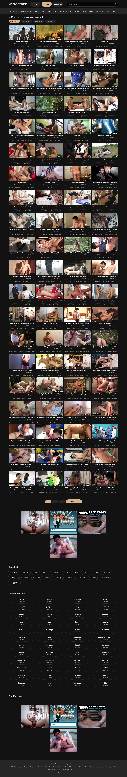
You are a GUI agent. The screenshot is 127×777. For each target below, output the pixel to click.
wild (41, 445)
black (97, 573)
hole (13, 234)
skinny (21, 615)
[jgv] (107, 328)
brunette (48, 351)
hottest (73, 93)
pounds (78, 492)
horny (23, 70)
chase (31, 211)
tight (116, 492)
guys (41, 234)
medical (85, 46)
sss (71, 11)
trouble (103, 304)
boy (43, 11)
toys (49, 684)
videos (86, 375)
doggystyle (15, 583)
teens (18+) (25, 304)
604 (61, 46)
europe (45, 328)
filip (71, 281)
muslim (54, 281)
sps (108, 11)
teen (48, 11)
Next (72, 501)
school (44, 46)
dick (18, 117)
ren (111, 328)
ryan (55, 304)
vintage (84, 11)
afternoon (41, 492)
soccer (27, 117)
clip (55, 140)
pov (24, 445)
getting (18, 281)
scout (87, 257)
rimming (105, 653)
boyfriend (42, 211)
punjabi (59, 281)
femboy (72, 492)
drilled (27, 281)
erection (85, 163)
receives (114, 375)
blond (49, 398)
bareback (14, 93)
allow (60, 492)
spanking (105, 676)
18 (99, 492)
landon (88, 351)
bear (76, 573)
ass (71, 445)
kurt (28, 234)
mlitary (116, 234)
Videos (46, 4)
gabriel (100, 422)
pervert (56, 46)
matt (111, 187)
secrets (50, 46)
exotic (18, 70)
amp (14, 211)
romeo (108, 163)
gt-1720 (106, 117)
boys (40, 46)
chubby (48, 578)
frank (116, 422)
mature (116, 211)
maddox (18, 234)
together (51, 234)
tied (82, 375)
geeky (56, 257)
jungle (115, 351)
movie (21, 422)
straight (101, 234)
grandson (81, 117)
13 (77, 234)
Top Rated (26, 21)
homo (33, 70)
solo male (105, 608)
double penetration (105, 638)
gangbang (50, 661)
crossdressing (72, 163)
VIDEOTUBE (18, 4)
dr (23, 211)
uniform (80, 46)
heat (51, 492)
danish (84, 234)
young (37, 11)
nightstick (108, 140)
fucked (106, 187)
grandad (75, 117)
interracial (13, 70)
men (51, 117)
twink (54, 11)
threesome (114, 469)
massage (49, 631)
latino (48, 187)
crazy (16, 422)
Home (35, 4)
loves (23, 281)
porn (28, 70)
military (102, 351)
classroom (46, 445)
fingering (21, 684)
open (23, 234)
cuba (27, 46)
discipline (83, 187)
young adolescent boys (25, 11)
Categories (58, 4)
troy (51, 304)
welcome (21, 351)
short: (50, 70)
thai (66, 11)
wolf (27, 211)
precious (102, 328)
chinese (12, 11)
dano (80, 281)
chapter (19, 211)
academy (24, 398)
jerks (87, 93)
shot (27, 492)
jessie (59, 304)
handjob (59, 351)
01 (80, 234)
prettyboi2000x (86, 492)
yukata (59, 211)
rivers (22, 492)
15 (74, 234)
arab (102, 187)
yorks (32, 234)
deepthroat (58, 93)
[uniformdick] (109, 351)
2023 (97, 11)
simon (109, 375)
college (59, 578)
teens (49, 600)
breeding (75, 257)
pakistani (41, 281)
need (77, 187)
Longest (50, 21)
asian (77, 70)
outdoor (49, 646)
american (26, 573)
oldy (52, 422)
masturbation (86, 211)
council (55, 328)
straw (56, 492)
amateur (82, 70)
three (45, 234)
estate (50, 328)
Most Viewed (14, 21)
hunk (49, 669)
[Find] (116, 4)
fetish (74, 46)
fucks (18, 46)
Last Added (38, 21)
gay (46, 70)
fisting (21, 653)
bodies (111, 422)
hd (110, 46)
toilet (113, 11)
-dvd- (55, 117)
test (52, 445)
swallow (77, 661)
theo (111, 234)
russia (22, 46)
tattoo (67, 70)
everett (98, 304)
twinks (40, 163)
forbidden (27, 351)
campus (30, 398)
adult (59, 140)
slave (91, 11)
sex (41, 304)
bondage (77, 375)
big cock (48, 375)
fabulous (46, 163)
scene (51, 163)
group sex (59, 375)
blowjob (55, 469)
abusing (103, 163)
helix (18, 398)
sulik (85, 281)
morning (54, 211)
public (105, 623)
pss (103, 11)
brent (108, 304)
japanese (105, 70)
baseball (46, 304)
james (59, 398)
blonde (101, 46)
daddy (77, 11)
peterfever (57, 445)
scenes (102, 140)
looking (113, 304)
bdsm (96, 46)
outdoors (82, 257)
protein (32, 492)
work (115, 187)
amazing (51, 140)
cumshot (113, 93)
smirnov (75, 281)
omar (54, 70)
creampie (71, 578)
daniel (33, 351)
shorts (22, 117)
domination (76, 140)
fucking (72, 351)
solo (60, 11)
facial (77, 646)
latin (14, 398)
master (77, 351)
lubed (52, 187)
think (47, 492)
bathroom (48, 281)
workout (106, 422)
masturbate (58, 234)
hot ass (116, 257)
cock (78, 93)
